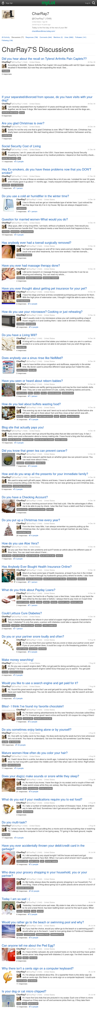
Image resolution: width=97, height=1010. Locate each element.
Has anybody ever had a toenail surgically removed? (36, 242)
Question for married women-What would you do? (35, 219)
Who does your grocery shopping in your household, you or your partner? (44, 874)
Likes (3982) (68, 37)
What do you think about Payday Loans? (28, 589)
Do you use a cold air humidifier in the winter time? (35, 196)
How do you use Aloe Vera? (20, 543)
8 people (34, 791)
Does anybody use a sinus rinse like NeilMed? (32, 357)
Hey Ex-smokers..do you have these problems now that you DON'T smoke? (46, 171)
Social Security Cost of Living (21, 146)
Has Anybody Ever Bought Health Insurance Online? (37, 566)
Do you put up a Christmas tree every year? (31, 520)
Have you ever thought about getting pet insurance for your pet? (44, 288)
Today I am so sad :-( (16, 899)
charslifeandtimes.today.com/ (43, 31)
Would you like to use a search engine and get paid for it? (40, 683)
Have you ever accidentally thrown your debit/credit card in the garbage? (43, 847)
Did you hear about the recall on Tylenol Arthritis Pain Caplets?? (44, 58)
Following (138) (7, 40)
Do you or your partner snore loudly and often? (33, 636)
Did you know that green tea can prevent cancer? (34, 450)
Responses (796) (32, 37)
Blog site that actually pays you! (23, 427)
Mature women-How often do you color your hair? (35, 752)
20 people (35, 891)
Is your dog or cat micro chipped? (24, 991)
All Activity (6, 37)
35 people (22, 745)
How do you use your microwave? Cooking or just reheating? (42, 311)
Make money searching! (18, 659)
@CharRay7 (17, 62)
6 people (20, 837)
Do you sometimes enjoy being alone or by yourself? (36, 729)
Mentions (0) (58, 37)
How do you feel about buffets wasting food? (31, 404)
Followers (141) (80, 37)
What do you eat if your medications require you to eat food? (42, 799)
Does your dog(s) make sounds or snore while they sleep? (40, 776)
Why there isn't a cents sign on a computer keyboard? (38, 968)
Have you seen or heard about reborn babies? (32, 380)
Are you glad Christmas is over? (23, 123)
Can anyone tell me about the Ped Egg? (28, 945)
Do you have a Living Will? (19, 335)
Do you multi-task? (14, 822)
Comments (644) (46, 37)
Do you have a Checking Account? (25, 497)
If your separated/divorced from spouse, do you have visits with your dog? (47, 98)
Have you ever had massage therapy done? (31, 265)
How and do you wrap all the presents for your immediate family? (45, 473)
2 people (20, 161)
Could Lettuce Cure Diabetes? (22, 613)
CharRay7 (6, 62)
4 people (20, 234)
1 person (19, 188)
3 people (34, 419)
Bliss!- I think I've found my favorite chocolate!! (33, 706)
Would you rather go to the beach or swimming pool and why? (43, 922)
